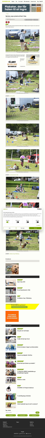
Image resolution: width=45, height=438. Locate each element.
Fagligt (19, 385)
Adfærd (19, 336)
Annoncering (32, 425)
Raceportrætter (33, 1)
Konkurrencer (19, 279)
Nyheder (13, 1)
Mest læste (34, 415)
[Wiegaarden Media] (28, 433)
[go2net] (22, 433)
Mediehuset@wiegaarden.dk (7, 426)
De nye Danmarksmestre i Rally (13, 174)
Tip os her (31, 423)
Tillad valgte (22, 228)
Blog (38, 1)
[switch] (17, 222)
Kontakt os (31, 424)
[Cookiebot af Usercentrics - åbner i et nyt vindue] (38, 209)
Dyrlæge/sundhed (20, 369)
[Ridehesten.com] (16, 433)
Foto (16, 1)
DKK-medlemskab (26, 1)
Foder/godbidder (20, 361)
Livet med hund (20, 328)
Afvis (9, 228)
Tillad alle (35, 228)
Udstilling (19, 377)
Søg (37, 412)
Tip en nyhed (20, 1)
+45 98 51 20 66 (5, 425)
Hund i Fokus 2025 (12, 95)
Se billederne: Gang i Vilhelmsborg (14, 253)
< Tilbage (7, 13)
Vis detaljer (38, 225)
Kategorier (11, 415)
